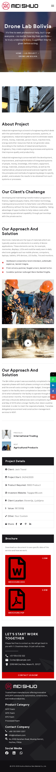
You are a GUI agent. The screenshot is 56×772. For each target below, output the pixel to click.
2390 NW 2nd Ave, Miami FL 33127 (25, 664)
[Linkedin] (15, 754)
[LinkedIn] (30, 524)
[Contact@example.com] (6, 660)
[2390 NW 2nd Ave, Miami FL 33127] (6, 664)
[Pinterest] (25, 524)
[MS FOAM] (20, 6)
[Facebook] (16, 524)
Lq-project (31, 53)
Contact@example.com (20, 660)
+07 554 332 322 (17, 656)
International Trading (26, 436)
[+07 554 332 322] (6, 655)
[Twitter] (21, 524)
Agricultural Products (26, 447)
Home (18, 53)
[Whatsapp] (23, 754)
